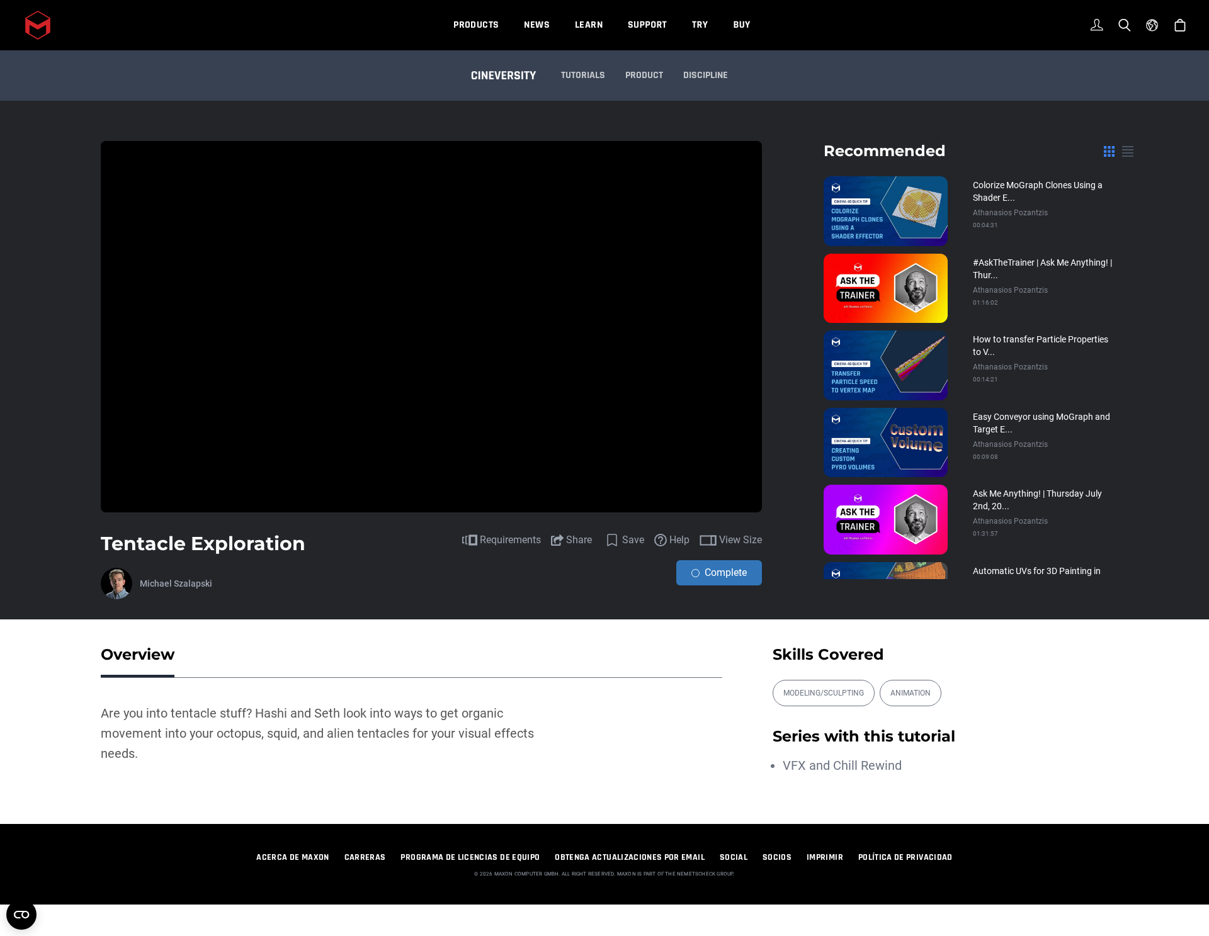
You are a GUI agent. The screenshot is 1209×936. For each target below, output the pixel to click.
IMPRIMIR (825, 857)
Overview (137, 654)
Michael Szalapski (176, 583)
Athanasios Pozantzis (1010, 212)
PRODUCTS (476, 24)
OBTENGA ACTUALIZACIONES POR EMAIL (630, 857)
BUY (741, 24)
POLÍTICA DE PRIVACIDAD (905, 857)
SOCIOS (777, 857)
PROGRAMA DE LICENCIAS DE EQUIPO (470, 857)
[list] (1127, 151)
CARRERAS (365, 857)
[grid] (1109, 151)
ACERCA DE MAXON (292, 857)
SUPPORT (647, 24)
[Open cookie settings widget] (21, 914)
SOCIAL (733, 857)
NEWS (537, 24)
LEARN (589, 24)
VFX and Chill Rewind (842, 765)
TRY (700, 24)
